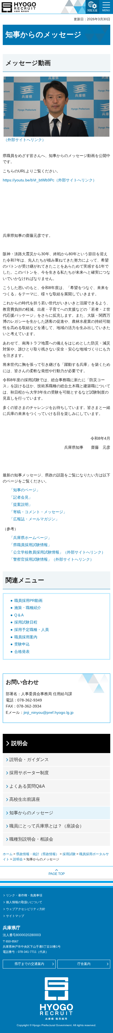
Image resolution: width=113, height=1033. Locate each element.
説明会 (19, 743)
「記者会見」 (20, 497)
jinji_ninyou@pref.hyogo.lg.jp (49, 712)
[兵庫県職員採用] (19, 7)
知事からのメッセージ (31, 812)
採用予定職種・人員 (31, 629)
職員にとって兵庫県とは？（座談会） (46, 826)
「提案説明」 (20, 504)
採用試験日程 (25, 622)
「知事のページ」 (24, 490)
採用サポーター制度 (29, 772)
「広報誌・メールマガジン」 (34, 519)
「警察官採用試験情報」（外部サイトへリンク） (51, 559)
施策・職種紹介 (27, 607)
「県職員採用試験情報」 (30, 545)
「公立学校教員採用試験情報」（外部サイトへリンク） (57, 552)
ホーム (8, 854)
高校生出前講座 (24, 799)
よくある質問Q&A (27, 786)
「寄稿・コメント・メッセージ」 (38, 512)
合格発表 (22, 651)
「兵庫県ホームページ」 (30, 537)
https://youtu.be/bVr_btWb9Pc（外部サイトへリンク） (50, 180)
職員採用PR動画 (28, 600)
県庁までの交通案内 (29, 964)
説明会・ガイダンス (29, 759)
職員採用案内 (25, 637)
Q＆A (19, 615)
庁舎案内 (84, 964)
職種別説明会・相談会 (31, 839)
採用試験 (69, 854)
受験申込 (22, 644)
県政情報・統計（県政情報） (37, 854)
